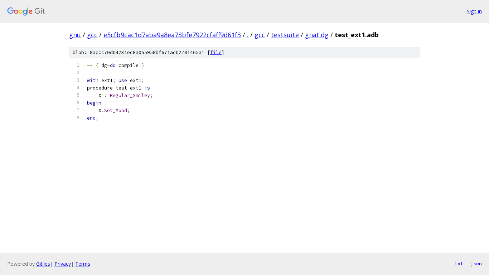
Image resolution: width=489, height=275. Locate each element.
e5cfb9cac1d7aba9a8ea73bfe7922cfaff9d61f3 (172, 34)
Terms (82, 263)
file (216, 52)
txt (459, 263)
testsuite (285, 34)
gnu (75, 34)
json (476, 263)
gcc (92, 34)
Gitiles (43, 263)
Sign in (474, 11)
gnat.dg (317, 34)
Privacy (62, 263)
